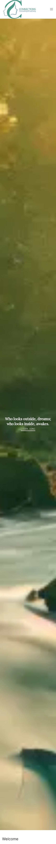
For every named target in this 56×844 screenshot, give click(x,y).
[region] (28, 424)
